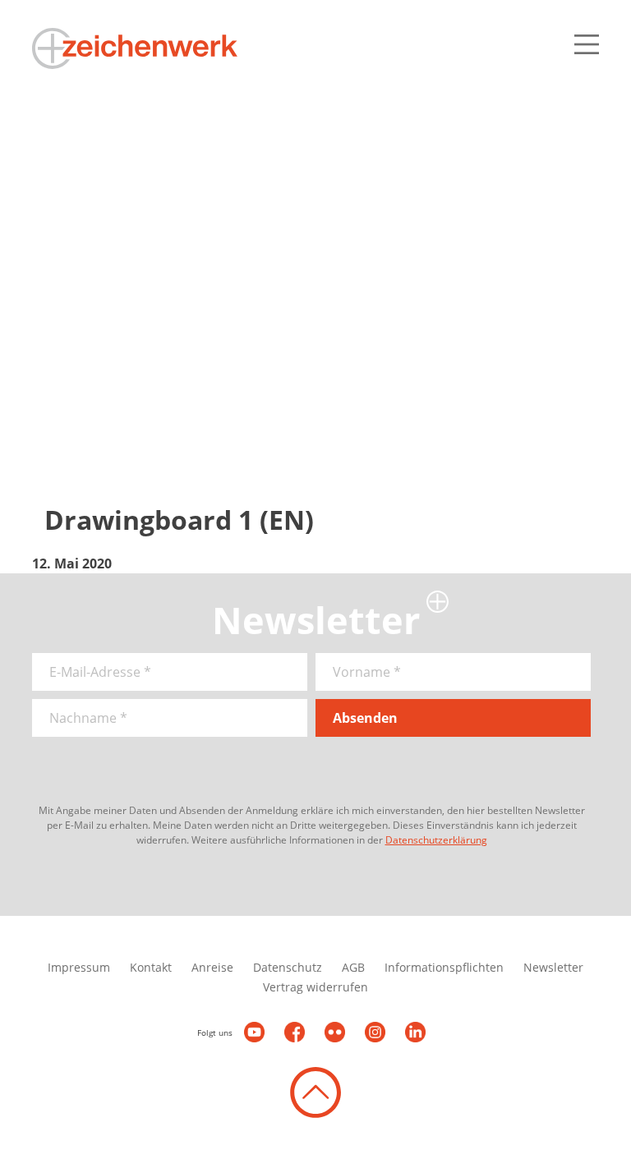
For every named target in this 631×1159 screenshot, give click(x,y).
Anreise (212, 967)
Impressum (79, 967)
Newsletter (553, 967)
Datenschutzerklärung (436, 840)
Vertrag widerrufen (315, 987)
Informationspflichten (444, 967)
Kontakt (151, 967)
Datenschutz (287, 967)
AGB (353, 967)
